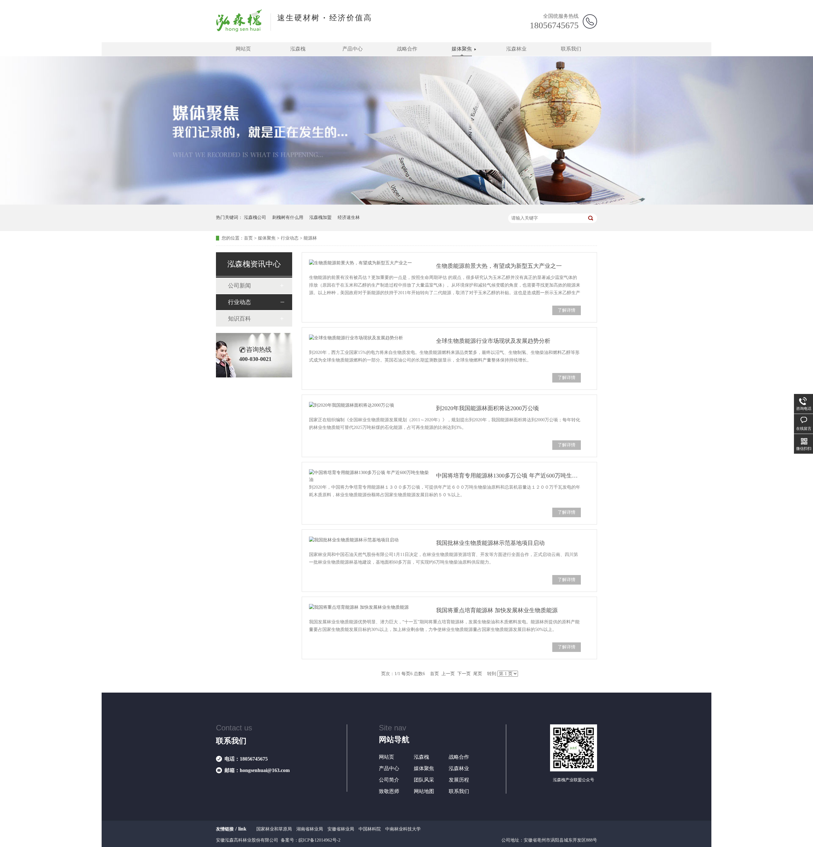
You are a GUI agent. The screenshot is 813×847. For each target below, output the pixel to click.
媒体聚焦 (462, 48)
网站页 (243, 48)
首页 (248, 238)
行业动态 (290, 238)
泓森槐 (298, 48)
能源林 (310, 238)
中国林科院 (370, 829)
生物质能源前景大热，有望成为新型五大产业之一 (499, 266)
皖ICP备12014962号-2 (319, 840)
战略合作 (407, 48)
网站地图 (424, 791)
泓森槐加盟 (320, 217)
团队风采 (424, 780)
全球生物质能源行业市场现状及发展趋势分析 (493, 341)
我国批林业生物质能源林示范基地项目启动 (490, 543)
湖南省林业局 (309, 829)
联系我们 (571, 48)
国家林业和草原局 (274, 829)
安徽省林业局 (340, 829)
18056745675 (554, 25)
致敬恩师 (389, 791)
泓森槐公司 (255, 217)
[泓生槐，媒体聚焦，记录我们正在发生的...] (406, 203)
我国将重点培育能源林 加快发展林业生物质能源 (497, 610)
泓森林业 (516, 48)
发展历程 (459, 780)
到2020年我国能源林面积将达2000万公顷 (487, 408)
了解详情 (566, 310)
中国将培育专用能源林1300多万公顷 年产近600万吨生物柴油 (508, 475)
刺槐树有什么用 (287, 217)
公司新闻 (239, 285)
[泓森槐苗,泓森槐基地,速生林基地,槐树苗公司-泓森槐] (239, 30)
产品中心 (352, 48)
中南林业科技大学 (403, 829)
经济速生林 (349, 217)
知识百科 (239, 318)
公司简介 (389, 780)
